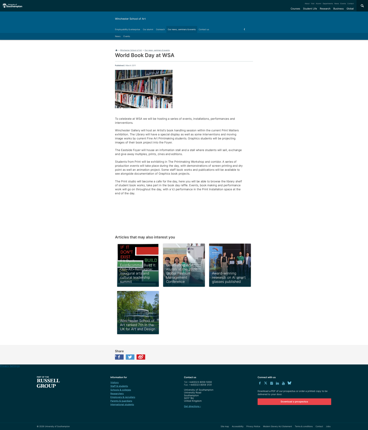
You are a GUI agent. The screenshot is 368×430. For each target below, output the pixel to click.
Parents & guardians (121, 400)
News (336, 4)
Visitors (114, 382)
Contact (350, 4)
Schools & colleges (120, 389)
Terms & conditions (304, 426)
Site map (225, 426)
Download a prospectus (294, 401)
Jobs (328, 426)
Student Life (310, 8)
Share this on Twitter (130, 357)
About (307, 4)
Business (338, 8)
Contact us (204, 29)
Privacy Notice (253, 426)
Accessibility (238, 426)
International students (122, 404)
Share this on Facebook (115, 355)
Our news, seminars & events (182, 29)
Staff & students (119, 386)
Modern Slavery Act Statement (277, 426)
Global (350, 8)
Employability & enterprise (127, 29)
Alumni (318, 4)
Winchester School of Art (130, 18)
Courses (295, 8)
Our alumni (148, 29)
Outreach (160, 29)
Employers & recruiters (122, 397)
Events (343, 4)
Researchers (117, 393)
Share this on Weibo (141, 357)
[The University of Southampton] (12, 5)
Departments (328, 4)
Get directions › (192, 406)
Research (325, 8)
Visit (312, 4)
